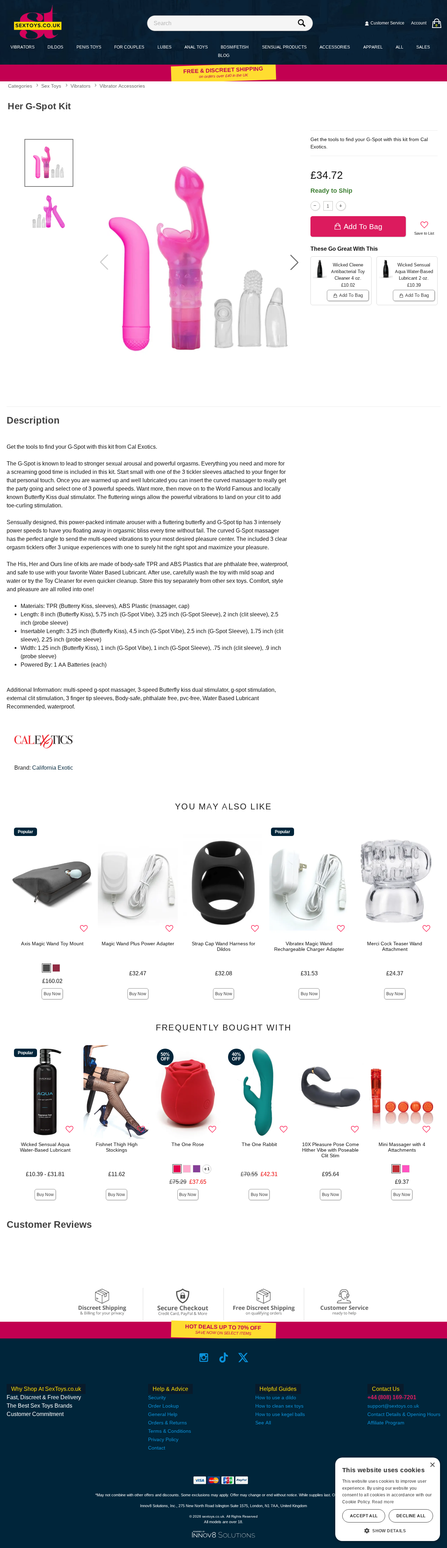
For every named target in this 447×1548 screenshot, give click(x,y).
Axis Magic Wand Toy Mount (52, 943)
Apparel (373, 47)
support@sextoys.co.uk (393, 1406)
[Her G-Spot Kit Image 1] (199, 262)
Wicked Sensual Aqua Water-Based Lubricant (45, 1147)
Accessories (335, 47)
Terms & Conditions (169, 1431)
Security (157, 1397)
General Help (162, 1414)
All (399, 47)
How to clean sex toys (279, 1406)
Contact (156, 1448)
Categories (20, 86)
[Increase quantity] (340, 206)
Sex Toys (51, 86)
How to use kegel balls (280, 1414)
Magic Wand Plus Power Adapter (138, 943)
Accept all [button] (364, 1515)
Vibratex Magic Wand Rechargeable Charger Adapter (309, 946)
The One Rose (187, 1144)
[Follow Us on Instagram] (204, 1357)
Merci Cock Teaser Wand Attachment (394, 946)
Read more (383, 1501)
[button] (294, 262)
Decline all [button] (410, 1515)
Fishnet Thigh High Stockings (117, 1147)
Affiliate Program (385, 1422)
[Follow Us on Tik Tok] (224, 1357)
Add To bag (363, 226)
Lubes (164, 47)
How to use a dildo (275, 1397)
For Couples (129, 47)
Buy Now (52, 993)
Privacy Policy (163, 1439)
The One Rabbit (259, 1144)
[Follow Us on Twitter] (243, 1357)
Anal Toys (196, 47)
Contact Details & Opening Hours (403, 1414)
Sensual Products (284, 47)
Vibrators (22, 47)
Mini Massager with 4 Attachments (402, 1147)
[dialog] (387, 1499)
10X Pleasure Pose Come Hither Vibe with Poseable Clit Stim (330, 1150)
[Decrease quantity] (315, 206)
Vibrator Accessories (122, 86)
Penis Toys (88, 47)
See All (263, 1422)
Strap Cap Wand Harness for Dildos (223, 946)
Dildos (55, 47)
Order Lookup (163, 1406)
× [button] (432, 1465)
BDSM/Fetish (235, 47)
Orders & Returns (167, 1422)
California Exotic (52, 767)
